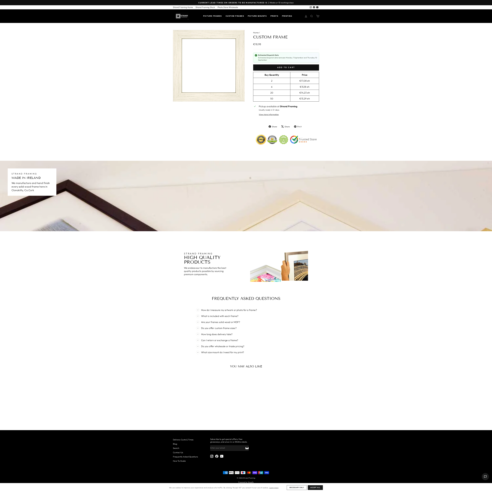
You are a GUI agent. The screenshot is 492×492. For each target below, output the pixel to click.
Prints (274, 16)
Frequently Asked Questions (185, 456)
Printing (287, 16)
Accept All (315, 487)
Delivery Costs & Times (183, 439)
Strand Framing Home (183, 7)
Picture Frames (212, 16)
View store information (269, 114)
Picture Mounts (257, 16)
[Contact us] (485, 476)
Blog (175, 444)
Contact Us (178, 452)
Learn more (274, 488)
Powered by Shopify (246, 482)
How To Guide (179, 461)
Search (176, 448)
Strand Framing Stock (205, 7)
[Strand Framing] (182, 16)
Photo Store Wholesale (228, 7)
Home (256, 32)
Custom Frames (235, 16)
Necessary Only (296, 487)
